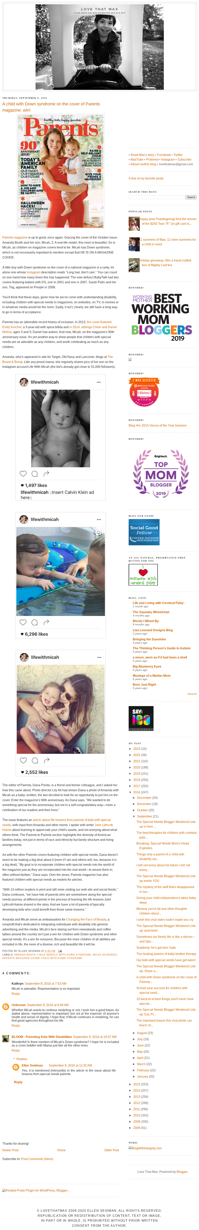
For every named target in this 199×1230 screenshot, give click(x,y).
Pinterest (152, 159)
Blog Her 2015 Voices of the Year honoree (158, 425)
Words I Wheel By (146, 621)
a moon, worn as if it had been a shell (160, 657)
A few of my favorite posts (146, 178)
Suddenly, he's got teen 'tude (156, 947)
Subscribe (184, 159)
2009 (137, 1121)
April (140, 1058)
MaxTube (137, 159)
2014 (137, 1090)
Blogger (182, 1171)
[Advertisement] (158, 117)
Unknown (19, 1005)
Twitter (178, 154)
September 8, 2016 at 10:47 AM (94, 1037)
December (144, 797)
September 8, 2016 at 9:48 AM (48, 1005)
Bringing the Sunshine (149, 639)
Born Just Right (144, 684)
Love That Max (100, 9)
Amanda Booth (25, 954)
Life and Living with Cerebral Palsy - (159, 603)
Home (61, 1150)
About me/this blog (143, 164)
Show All (192, 694)
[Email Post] (59, 951)
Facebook (164, 154)
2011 (137, 1109)
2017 (137, 786)
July (140, 1039)
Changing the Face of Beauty (86, 919)
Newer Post (10, 1150)
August (142, 1033)
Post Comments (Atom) (37, 1159)
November (144, 804)
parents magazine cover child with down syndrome (42, 958)
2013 (137, 1096)
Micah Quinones (105, 954)
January (143, 1076)
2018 (137, 780)
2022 (137, 755)
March (141, 1064)
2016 (137, 792)
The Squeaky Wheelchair (151, 612)
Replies (22, 1058)
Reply (16, 993)
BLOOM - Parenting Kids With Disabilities (42, 1037)
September (145, 816)
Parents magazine (14, 237)
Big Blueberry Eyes (147, 666)
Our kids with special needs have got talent (165, 960)
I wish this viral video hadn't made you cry (164, 919)
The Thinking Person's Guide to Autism (161, 648)
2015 (137, 1084)
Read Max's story (142, 154)
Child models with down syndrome (64, 954)
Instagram (33, 272)
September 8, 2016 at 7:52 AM (45, 983)
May (140, 1051)
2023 (137, 748)
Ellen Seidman (32, 1065)
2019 (137, 773)
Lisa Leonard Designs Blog (153, 630)
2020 (137, 767)
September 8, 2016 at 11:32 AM (70, 1065)
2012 (137, 1103)
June (141, 1045)
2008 (137, 1127)
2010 (137, 1115)
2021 (137, 761)
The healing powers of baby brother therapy (166, 954)
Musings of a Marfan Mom (151, 675)
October (143, 810)
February (143, 1070)
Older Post (111, 1150)
